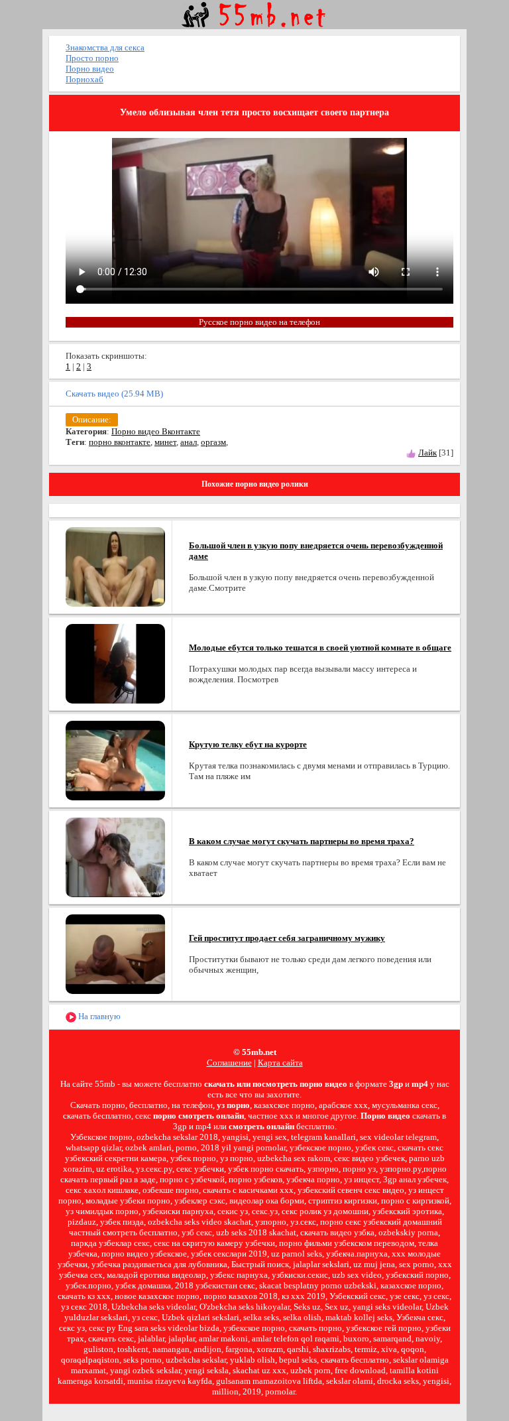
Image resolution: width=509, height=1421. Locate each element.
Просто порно (92, 58)
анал (188, 442)
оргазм (213, 442)
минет (165, 442)
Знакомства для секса (105, 47)
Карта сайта (280, 1063)
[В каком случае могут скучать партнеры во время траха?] (115, 856)
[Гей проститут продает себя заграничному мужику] (115, 953)
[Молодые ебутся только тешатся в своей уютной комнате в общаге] (115, 663)
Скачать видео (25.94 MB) (114, 394)
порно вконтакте (119, 442)
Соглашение (229, 1063)
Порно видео (90, 69)
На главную (98, 1016)
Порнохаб (84, 79)
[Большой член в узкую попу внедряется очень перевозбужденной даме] (115, 566)
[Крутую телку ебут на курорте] (115, 760)
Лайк (427, 453)
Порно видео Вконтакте (155, 431)
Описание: (91, 419)
